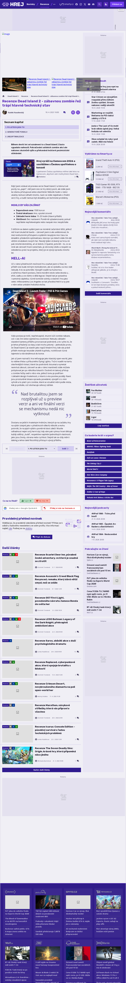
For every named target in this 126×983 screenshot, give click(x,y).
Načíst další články (41, 770)
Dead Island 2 (13, 96)
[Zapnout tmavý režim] (106, 4)
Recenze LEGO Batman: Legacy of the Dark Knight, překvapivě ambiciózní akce (55, 622)
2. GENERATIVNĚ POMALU (16, 132)
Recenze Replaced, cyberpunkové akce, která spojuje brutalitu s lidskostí (55, 665)
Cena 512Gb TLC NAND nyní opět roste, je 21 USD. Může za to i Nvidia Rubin (99, 595)
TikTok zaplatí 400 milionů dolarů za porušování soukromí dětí (47, 914)
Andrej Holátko (43, 696)
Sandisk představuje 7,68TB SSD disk (48, 932)
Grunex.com (91, 586)
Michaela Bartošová (44, 761)
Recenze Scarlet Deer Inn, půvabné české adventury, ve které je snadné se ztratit (56, 558)
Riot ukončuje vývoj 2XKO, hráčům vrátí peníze (107, 930)
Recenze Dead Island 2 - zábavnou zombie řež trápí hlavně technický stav (56, 96)
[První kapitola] (6, 448)
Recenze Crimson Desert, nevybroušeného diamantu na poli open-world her (55, 687)
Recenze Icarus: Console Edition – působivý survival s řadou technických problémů (55, 730)
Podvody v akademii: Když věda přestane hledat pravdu (47, 924)
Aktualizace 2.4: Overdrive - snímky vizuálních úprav (17, 978)
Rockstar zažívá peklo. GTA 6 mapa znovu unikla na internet (17, 931)
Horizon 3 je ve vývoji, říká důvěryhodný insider (99, 556)
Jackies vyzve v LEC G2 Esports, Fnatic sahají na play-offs (107, 921)
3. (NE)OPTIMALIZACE (14, 136)
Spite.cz (90, 560)
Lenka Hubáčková (43, 652)
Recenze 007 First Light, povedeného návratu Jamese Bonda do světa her (56, 601)
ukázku (28, 528)
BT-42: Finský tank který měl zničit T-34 (99, 608)
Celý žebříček (103, 426)
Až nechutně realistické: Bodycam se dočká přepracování (76, 931)
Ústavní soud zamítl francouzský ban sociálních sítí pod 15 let (98, 568)
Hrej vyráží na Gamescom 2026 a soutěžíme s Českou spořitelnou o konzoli (56, 164)
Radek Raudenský (16, 112)
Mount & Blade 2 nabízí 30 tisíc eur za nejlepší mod (47, 973)
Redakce (42, 177)
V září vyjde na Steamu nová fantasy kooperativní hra (47, 965)
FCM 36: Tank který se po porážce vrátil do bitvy (16, 971)
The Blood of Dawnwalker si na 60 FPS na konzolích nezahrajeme (16, 921)
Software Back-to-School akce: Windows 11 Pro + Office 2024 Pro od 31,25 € (107, 975)
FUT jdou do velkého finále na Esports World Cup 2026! (98, 581)
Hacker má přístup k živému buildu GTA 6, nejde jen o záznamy (78, 921)
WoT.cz (90, 612)
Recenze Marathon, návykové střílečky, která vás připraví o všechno (52, 708)
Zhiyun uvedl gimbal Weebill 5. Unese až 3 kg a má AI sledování (107, 965)
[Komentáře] (64, 112)
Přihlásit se (117, 4)
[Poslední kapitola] (76, 448)
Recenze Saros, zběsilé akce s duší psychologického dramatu (55, 642)
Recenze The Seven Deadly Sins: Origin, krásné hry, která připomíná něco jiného (55, 751)
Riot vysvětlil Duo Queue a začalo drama (107, 912)
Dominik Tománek (44, 567)
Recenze (24, 96)
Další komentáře (103, 293)
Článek (8, 161)
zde (10, 528)
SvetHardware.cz (93, 573)
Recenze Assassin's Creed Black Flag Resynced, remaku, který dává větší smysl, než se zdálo (57, 579)
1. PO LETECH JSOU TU (14, 127)
